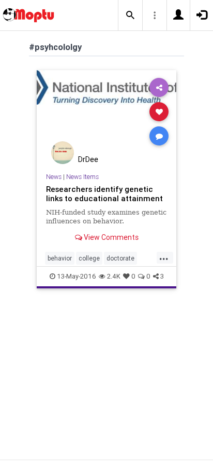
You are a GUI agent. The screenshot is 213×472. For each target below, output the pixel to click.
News (54, 177)
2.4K (113, 276)
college (89, 258)
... (164, 257)
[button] (130, 15)
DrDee (88, 159)
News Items (82, 177)
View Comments (110, 237)
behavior (60, 258)
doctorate (120, 258)
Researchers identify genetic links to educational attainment (104, 193)
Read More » (106, 111)
